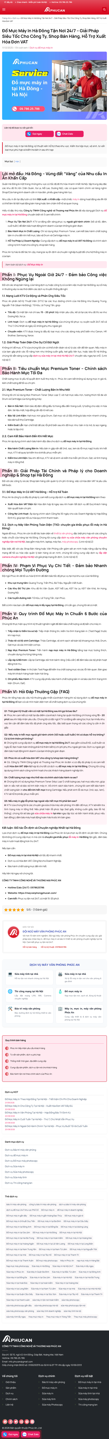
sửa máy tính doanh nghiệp (49, 1311)
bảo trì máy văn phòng (16, 1204)
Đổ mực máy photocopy (46, 1260)
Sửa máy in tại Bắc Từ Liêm (64, 1271)
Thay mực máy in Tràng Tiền (58, 1316)
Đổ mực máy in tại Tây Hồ (40, 1254)
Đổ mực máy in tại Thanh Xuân (19, 1260)
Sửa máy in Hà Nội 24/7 (63, 1266)
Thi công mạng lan (88, 1404)
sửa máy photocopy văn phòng (20, 1311)
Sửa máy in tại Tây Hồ (68, 1294)
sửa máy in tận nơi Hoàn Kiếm (46, 1300)
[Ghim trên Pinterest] (26, 1421)
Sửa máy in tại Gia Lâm (40, 1277)
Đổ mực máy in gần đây (16, 1215)
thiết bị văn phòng (63, 533)
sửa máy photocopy (70, 1300)
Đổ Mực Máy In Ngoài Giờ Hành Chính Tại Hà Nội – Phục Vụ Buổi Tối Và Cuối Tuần (46, 1126)
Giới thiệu (11, 1382)
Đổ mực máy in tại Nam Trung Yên (21, 1249)
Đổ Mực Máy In (35, 264)
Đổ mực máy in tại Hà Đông (45, 1232)
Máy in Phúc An (67, 1260)
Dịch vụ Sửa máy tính (16, 1177)
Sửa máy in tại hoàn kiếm (41, 1283)
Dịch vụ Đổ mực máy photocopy (21, 1160)
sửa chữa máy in (43, 813)
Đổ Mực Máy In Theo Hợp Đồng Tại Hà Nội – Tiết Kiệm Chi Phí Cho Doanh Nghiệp (46, 1099)
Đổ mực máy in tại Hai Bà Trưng (20, 1238)
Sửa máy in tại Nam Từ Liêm (43, 1288)
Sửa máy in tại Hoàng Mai (66, 1283)
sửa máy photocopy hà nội (46, 1305)
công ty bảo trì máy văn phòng (42, 1204)
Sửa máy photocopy (88, 1399)
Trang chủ (6, 18)
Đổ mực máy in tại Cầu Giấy (76, 1221)
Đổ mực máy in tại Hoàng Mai (79, 1238)
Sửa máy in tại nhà (67, 1288)
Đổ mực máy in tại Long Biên (80, 1243)
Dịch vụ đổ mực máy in (41, 47)
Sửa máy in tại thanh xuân (18, 1300)
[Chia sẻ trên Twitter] (15, 1421)
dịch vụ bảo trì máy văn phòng (72, 1204)
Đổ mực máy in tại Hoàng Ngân (20, 1243)
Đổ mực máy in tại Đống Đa (46, 1226)
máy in (76, 199)
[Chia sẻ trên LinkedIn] (32, 1421)
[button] (4, 9)
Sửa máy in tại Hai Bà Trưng (87, 1277)
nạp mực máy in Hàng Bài (88, 1260)
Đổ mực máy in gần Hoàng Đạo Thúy (46, 1215)
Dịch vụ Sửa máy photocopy (19, 1171)
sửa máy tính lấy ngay (16, 1316)
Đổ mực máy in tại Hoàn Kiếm (50, 1238)
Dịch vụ (16, 18)
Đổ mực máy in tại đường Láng (74, 1226)
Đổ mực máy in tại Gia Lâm (18, 1232)
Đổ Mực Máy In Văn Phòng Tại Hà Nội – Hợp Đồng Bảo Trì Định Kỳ (38, 1112)
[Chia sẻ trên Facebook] (10, 1421)
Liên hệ (9, 1404)
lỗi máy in (74, 837)
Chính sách (12, 1399)
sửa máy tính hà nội (72, 1311)
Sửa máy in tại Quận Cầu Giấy (19, 1294)
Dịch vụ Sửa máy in (15, 1166)
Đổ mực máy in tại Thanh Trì (66, 1254)
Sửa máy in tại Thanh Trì (91, 1294)
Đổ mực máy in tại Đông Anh (18, 1226)
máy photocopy (70, 541)
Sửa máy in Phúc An (15, 1271)
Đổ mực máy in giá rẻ (74, 1215)
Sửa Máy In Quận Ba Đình (38, 1271)
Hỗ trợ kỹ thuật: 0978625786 (53, 947)
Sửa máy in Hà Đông (41, 1266)
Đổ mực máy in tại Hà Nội (71, 1232)
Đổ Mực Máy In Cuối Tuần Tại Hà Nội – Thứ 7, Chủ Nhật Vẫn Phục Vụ (39, 1119)
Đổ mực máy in (47, 1210)
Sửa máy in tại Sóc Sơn (46, 1294)
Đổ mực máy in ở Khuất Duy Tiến (20, 1221)
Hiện (17, 161)
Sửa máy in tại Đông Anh (89, 1271)
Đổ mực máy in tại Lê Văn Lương (51, 1243)
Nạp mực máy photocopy (17, 1266)
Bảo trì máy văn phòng (53, 1382)
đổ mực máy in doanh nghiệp (70, 1210)
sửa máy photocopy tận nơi (73, 1305)
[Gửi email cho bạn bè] (21, 1421)
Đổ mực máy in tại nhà (16, 1254)
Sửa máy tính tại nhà (89, 1393)
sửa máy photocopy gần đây (19, 1305)
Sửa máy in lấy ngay (85, 1266)
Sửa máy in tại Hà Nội (62, 1277)
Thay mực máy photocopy (85, 1316)
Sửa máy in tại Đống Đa (16, 1277)
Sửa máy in (47, 1393)
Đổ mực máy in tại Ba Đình (49, 1221)
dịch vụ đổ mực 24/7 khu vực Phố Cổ (22, 1210)
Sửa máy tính (49, 1399)
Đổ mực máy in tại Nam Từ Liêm (53, 1249)
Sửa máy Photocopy (52, 1404)
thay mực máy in (36, 1316)
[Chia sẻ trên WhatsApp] (4, 1421)
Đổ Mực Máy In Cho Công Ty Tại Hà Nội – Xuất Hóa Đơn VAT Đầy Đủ (39, 1105)
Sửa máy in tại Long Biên (17, 1288)
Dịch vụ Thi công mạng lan (18, 1182)
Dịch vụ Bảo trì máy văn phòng (20, 1149)
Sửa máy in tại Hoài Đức (17, 1283)
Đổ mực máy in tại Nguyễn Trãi (83, 1249)
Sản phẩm (11, 1387)
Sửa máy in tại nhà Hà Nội (89, 1288)
